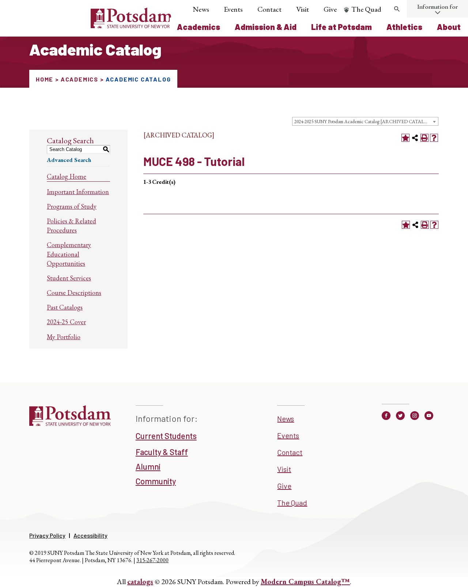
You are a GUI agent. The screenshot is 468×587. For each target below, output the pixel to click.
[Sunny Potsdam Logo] (90, 25)
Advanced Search (69, 160)
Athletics (404, 26)
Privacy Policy (47, 535)
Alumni (148, 466)
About (449, 26)
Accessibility (90, 535)
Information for (437, 7)
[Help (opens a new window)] (434, 138)
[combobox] (365, 121)
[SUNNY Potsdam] (70, 423)
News (201, 9)
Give (330, 9)
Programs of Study (72, 206)
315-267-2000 (152, 560)
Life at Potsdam (341, 26)
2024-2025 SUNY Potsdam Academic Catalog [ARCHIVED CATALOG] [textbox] (363, 121)
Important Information (78, 192)
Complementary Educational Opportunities (69, 254)
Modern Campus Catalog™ (305, 581)
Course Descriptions (74, 292)
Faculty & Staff (162, 452)
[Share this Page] (415, 138)
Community (156, 481)
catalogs (140, 581)
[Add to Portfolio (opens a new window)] (405, 138)
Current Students (166, 435)
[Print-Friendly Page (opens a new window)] (424, 138)
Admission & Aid (266, 26)
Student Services (69, 278)
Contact (269, 9)
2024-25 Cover (66, 322)
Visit (302, 9)
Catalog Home (66, 176)
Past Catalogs (65, 307)
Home (44, 79)
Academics (198, 26)
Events (233, 9)
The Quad (366, 9)
